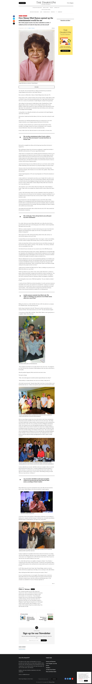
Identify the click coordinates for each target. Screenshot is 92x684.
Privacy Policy (52, 682)
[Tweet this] (14, 19)
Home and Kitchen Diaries (34, 11)
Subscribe (43, 640)
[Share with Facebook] (14, 16)
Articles (32, 589)
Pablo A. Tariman (31, 28)
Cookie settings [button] (81, 680)
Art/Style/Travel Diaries (46, 9)
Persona (51, 7)
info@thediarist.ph (25, 674)
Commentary (60, 11)
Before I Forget (46, 7)
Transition (53, 11)
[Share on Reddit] (14, 21)
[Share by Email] (14, 23)
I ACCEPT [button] (86, 680)
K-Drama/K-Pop (56, 7)
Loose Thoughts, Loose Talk (51, 663)
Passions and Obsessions (37, 7)
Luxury (41, 11)
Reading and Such (47, 11)
